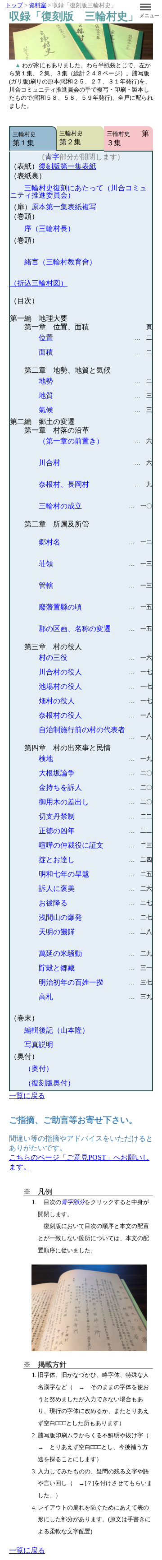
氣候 (95, 410)
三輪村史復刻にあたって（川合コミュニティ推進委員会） (78, 191)
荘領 (95, 564)
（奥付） (38, 1068)
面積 (95, 352)
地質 (95, 395)
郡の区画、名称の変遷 (95, 628)
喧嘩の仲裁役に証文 (95, 845)
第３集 (128, 138)
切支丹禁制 (95, 816)
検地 (95, 758)
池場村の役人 (95, 686)
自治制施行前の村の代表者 (95, 731)
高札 (95, 997)
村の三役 (95, 657)
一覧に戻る (27, 1095)
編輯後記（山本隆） (56, 1030)
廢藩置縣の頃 (95, 607)
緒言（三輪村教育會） (60, 262)
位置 (95, 338)
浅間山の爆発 (95, 917)
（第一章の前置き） (95, 441)
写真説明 (38, 1044)
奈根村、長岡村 (95, 484)
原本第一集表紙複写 (64, 207)
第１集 (30, 139)
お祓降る (95, 903)
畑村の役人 (95, 701)
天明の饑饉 (95, 932)
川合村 (95, 462)
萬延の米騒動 (95, 953)
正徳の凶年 (95, 831)
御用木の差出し (95, 802)
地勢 (95, 381)
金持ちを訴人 (95, 787)
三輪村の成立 (95, 506)
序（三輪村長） (49, 228)
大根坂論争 (95, 773)
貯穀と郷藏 (95, 968)
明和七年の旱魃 (95, 874)
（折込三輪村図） (39, 283)
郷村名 (95, 542)
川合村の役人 (95, 672)
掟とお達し (95, 859)
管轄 (95, 585)
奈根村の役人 (95, 715)
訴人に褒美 (95, 888)
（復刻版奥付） (49, 1083)
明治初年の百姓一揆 (95, 982)
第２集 (76, 138)
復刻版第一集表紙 (67, 166)
